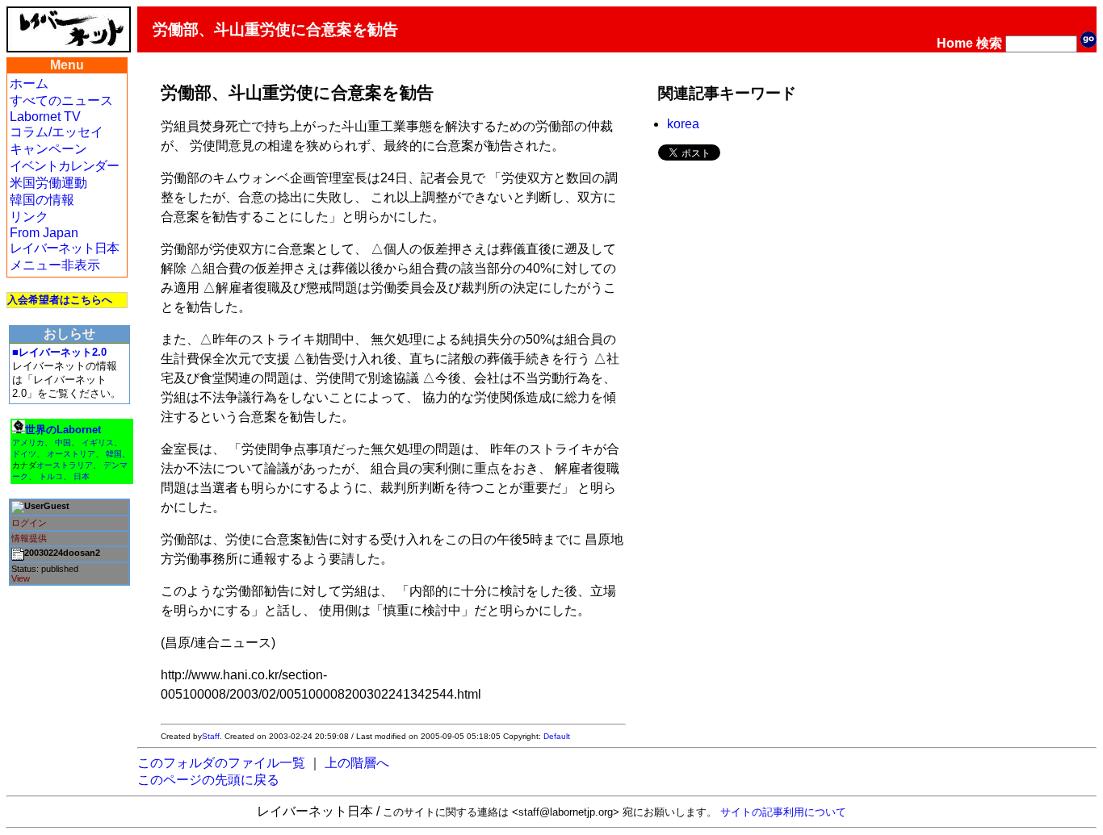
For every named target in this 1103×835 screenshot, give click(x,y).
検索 (989, 43)
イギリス (98, 442)
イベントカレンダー (64, 166)
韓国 (114, 453)
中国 (63, 442)
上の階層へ (357, 763)
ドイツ (24, 453)
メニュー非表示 (55, 265)
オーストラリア (64, 465)
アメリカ (28, 442)
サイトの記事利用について (783, 812)
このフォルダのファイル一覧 (221, 763)
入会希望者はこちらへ (59, 300)
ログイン (29, 523)
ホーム (29, 83)
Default (556, 736)
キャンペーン (48, 149)
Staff (211, 736)
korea (683, 124)
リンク (29, 216)
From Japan (44, 233)
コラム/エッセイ (56, 132)
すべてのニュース (61, 100)
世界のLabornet (63, 430)
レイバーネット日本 (64, 248)
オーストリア (71, 453)
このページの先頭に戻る (208, 780)
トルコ (51, 476)
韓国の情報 (42, 200)
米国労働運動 (48, 183)
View (20, 578)
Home (955, 43)
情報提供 (29, 538)
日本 (81, 476)
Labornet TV (45, 116)
